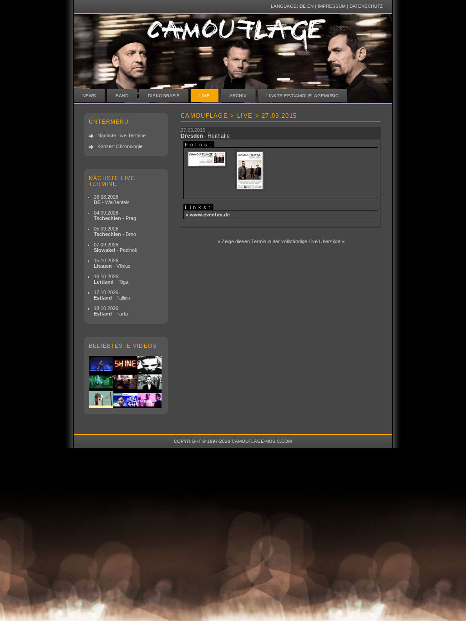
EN (310, 6)
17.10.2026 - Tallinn (112, 295)
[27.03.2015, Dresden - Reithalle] (206, 159)
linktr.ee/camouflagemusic (302, 95)
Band (122, 95)
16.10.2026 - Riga (111, 279)
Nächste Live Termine (121, 135)
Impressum (331, 6)
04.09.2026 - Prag (115, 215)
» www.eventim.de (208, 214)
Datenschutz (366, 6)
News (89, 95)
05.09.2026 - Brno (115, 231)
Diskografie (164, 95)
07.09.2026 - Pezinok (115, 247)
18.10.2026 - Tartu (111, 310)
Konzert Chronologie (119, 146)
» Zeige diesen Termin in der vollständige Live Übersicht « (281, 241)
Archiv (238, 95)
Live (204, 95)
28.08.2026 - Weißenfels (112, 199)
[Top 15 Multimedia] (126, 382)
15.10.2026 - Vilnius (112, 263)
